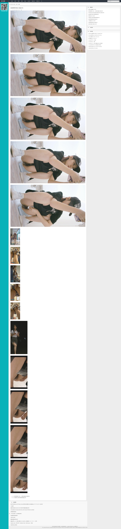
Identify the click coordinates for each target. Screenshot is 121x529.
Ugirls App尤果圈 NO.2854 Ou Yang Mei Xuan (95, 33)
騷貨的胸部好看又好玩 (14, 519)
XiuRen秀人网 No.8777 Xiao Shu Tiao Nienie (95, 46)
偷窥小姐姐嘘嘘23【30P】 (92, 9)
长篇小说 (33, 1)
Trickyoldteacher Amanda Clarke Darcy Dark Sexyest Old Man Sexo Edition (22, 509)
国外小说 (38, 1)
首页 (16, 4)
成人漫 (29, 1)
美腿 (18, 1)
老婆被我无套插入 (13, 511)
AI (41, 1)
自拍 (8, 1)
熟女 (25, 1)
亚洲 (12, 1)
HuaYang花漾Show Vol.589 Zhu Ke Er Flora (95, 35)
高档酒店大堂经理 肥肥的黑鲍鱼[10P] (20, 497)
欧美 (15, 1)
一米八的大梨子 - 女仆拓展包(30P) (16, 513)
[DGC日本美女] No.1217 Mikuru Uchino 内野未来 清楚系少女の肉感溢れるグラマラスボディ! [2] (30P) (27, 504)
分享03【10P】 (13, 517)
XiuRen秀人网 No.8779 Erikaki (93, 48)
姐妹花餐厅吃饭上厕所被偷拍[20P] (93, 14)
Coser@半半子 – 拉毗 (91, 41)
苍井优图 (3, 1)
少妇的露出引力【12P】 (92, 20)
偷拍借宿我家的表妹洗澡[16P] (92, 19)
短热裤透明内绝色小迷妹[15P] (92, 22)
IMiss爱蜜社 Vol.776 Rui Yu (92, 38)
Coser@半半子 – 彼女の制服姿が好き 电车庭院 (95, 43)
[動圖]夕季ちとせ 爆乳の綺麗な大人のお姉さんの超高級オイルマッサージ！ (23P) (24, 521)
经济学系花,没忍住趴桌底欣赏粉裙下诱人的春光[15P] (96, 12)
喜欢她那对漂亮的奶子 (14, 515)
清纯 (22, 1)
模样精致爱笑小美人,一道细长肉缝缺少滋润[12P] (21, 496)
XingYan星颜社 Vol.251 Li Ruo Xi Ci (93, 36)
